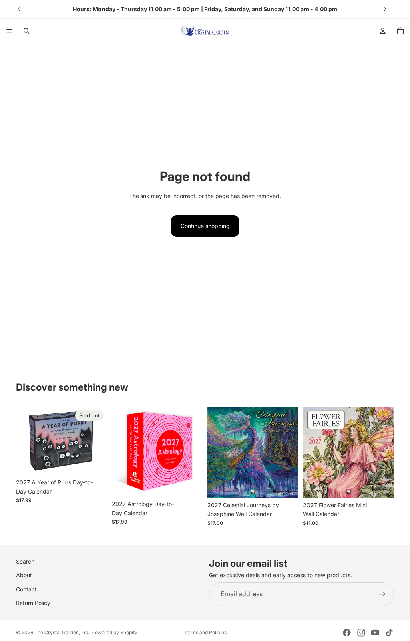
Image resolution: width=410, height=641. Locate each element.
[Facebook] (347, 632)
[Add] (190, 484)
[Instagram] (361, 632)
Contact (26, 589)
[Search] (26, 31)
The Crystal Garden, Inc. (61, 632)
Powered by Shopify (114, 632)
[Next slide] (385, 9)
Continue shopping (205, 225)
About (24, 575)
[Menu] (9, 31)
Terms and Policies (205, 632)
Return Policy (33, 602)
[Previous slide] (19, 9)
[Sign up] (382, 594)
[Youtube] (375, 632)
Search (25, 561)
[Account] (383, 31)
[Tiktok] (389, 632)
